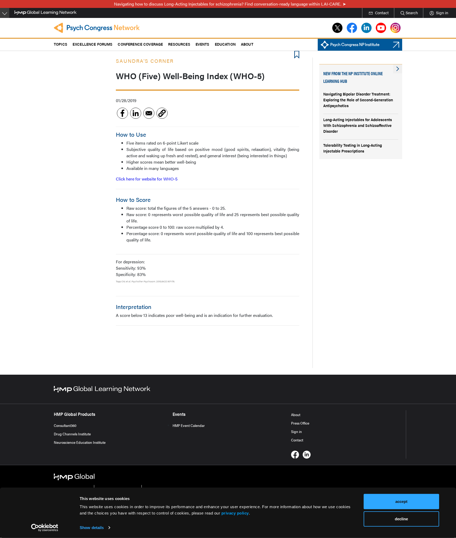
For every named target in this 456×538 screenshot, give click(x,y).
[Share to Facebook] (122, 113)
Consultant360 (65, 425)
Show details (92, 527)
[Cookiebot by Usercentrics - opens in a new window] (45, 528)
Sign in (296, 431)
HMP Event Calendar (189, 425)
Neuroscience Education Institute (80, 442)
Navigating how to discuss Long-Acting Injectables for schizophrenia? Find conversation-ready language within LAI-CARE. (227, 4)
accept (401, 501)
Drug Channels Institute (72, 433)
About (295, 414)
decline (401, 518)
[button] (162, 113)
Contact (297, 439)
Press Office (300, 423)
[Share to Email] (148, 113)
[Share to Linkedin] (135, 113)
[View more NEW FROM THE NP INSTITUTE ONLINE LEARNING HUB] (397, 68)
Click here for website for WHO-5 (147, 179)
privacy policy (235, 513)
